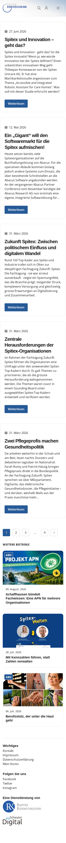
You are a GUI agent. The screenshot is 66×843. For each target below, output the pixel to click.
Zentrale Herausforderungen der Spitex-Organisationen (29, 345)
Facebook (9, 779)
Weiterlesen (16, 104)
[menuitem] (6, 532)
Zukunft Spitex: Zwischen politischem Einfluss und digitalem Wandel (31, 247)
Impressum (11, 755)
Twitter (7, 783)
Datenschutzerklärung (18, 759)
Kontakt (8, 751)
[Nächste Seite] (54, 532)
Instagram (10, 788)
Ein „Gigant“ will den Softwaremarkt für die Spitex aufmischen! (27, 141)
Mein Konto (11, 764)
